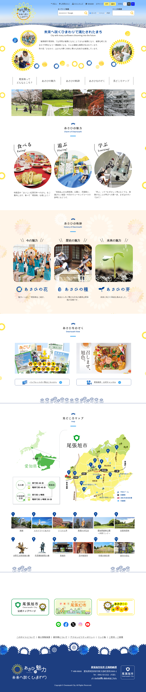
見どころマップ (121, 81)
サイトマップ (78, 4)
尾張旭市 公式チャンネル (105, 382)
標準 (106, 4)
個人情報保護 (44, 637)
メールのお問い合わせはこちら (104, 678)
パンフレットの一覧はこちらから (43, 382)
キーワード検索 (63, 9)
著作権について (60, 637)
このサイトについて (26, 637)
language (91, 4)
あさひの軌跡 (73, 81)
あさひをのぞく (97, 81)
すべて (93, 13)
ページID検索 (117, 9)
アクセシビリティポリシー (82, 637)
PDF (108, 13)
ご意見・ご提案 (116, 637)
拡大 (113, 4)
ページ (101, 13)
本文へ (54, 4)
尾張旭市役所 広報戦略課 (104, 667)
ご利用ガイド (65, 4)
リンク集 (102, 637)
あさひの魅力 (49, 81)
